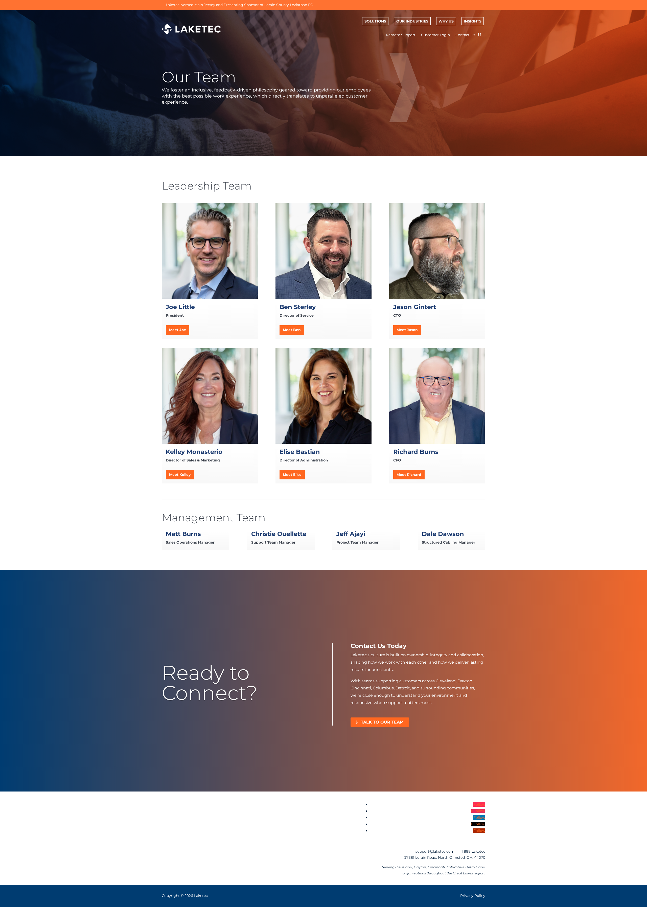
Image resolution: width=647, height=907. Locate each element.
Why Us (446, 21)
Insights (472, 21)
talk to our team (382, 722)
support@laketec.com (434, 851)
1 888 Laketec (473, 851)
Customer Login (435, 35)
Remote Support (400, 35)
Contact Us (465, 35)
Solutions (375, 21)
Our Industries (412, 21)
